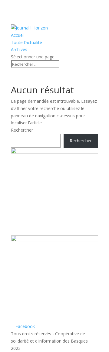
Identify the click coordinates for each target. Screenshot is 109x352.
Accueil (18, 35)
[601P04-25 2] (54, 240)
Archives (19, 49)
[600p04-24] (54, 152)
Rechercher (22, 130)
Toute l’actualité (26, 42)
